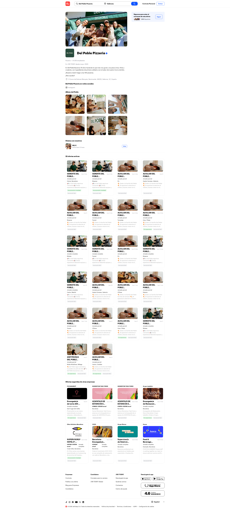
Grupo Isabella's (148, 386)
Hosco (145, 424)
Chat (124, 146)
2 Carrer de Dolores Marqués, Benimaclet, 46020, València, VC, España (92, 79)
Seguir (159, 17)
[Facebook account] (73, 502)
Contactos (119, 485)
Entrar (160, 3)
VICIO (94, 424)
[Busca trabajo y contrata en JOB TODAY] (67, 3)
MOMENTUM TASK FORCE (100, 386)
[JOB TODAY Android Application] (159, 479)
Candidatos (69, 489)
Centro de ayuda (121, 489)
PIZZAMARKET (71, 386)
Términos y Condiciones (124, 506)
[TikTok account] (66, 502)
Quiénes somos (121, 481)
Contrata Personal (148, 3)
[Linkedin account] (83, 502)
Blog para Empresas (72, 485)
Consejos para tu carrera (99, 478)
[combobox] (90, 3)
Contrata (68, 478)
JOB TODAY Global (97, 481)
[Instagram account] (69, 502)
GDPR (135, 506)
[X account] (80, 502)
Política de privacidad (108, 506)
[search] (134, 3)
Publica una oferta (71, 481)
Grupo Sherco (122, 424)
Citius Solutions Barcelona (75, 424)
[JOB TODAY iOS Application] (146, 479)
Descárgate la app (122, 478)
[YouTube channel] (76, 502)
